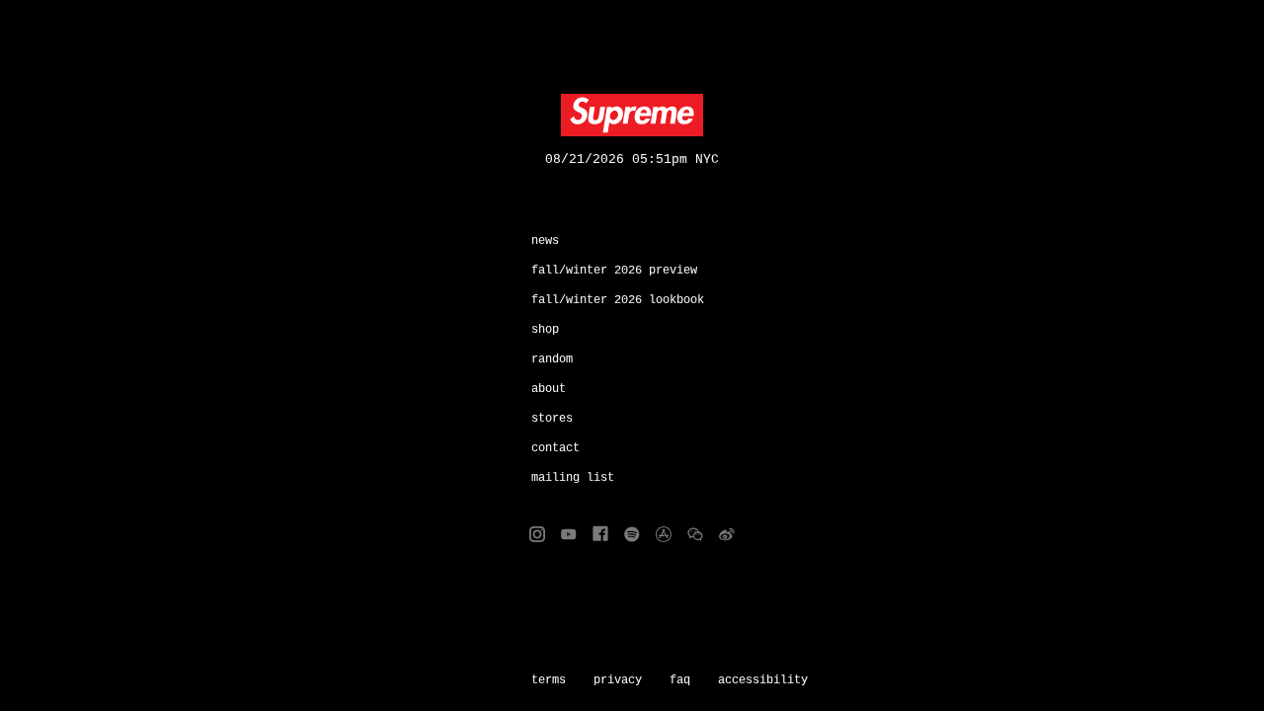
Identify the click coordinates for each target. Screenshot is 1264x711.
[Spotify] (632, 534)
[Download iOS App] (664, 534)
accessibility (763, 680)
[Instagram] (537, 534)
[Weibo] (727, 534)
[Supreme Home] (632, 115)
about (548, 389)
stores (552, 419)
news (545, 241)
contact (555, 448)
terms (548, 680)
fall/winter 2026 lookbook (617, 300)
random (552, 359)
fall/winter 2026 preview (614, 270)
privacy (617, 680)
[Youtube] (569, 534)
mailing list (572, 478)
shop (545, 330)
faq (680, 680)
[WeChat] (695, 534)
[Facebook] (600, 533)
